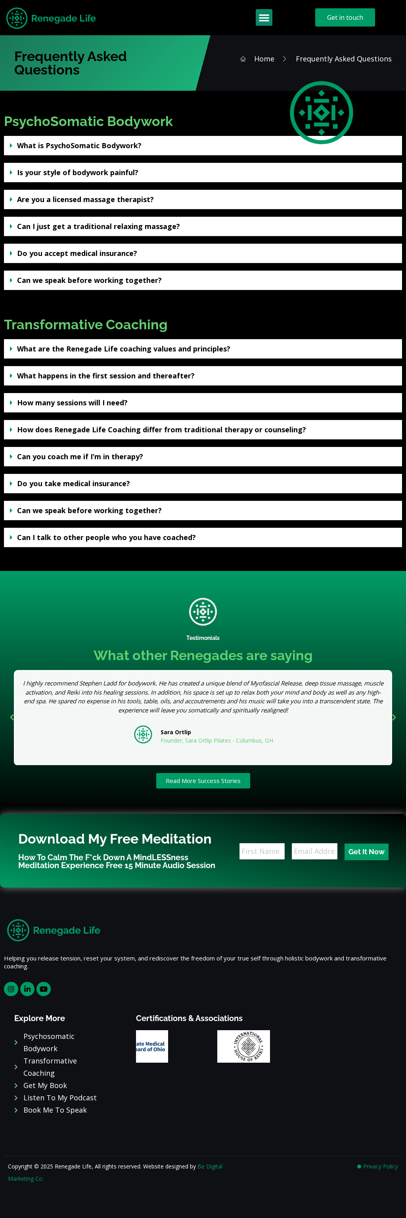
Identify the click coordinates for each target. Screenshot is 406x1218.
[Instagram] (11, 989)
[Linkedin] (27, 989)
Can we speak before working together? (89, 280)
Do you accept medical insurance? (77, 253)
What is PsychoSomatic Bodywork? (79, 145)
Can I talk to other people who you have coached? (106, 537)
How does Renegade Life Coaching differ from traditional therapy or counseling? (161, 429)
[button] (264, 17)
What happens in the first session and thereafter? (106, 375)
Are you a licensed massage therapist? (85, 199)
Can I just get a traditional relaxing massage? (98, 226)
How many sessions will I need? (72, 402)
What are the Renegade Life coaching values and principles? (123, 348)
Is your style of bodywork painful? (77, 172)
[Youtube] (43, 989)
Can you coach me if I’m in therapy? (80, 456)
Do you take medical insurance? (73, 483)
